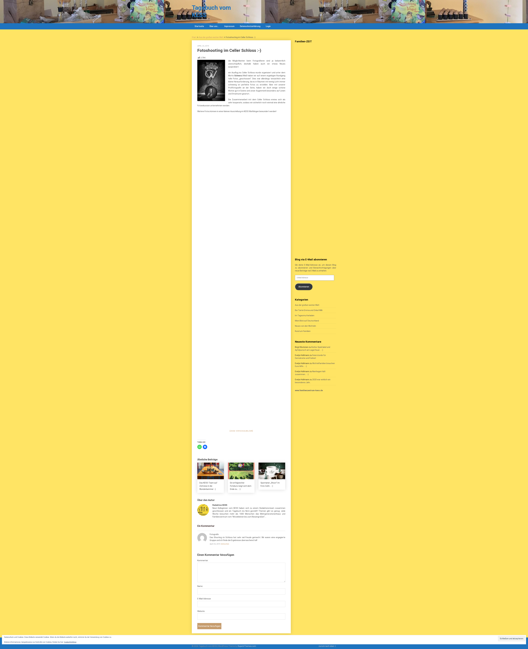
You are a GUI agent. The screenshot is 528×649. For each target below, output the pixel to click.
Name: (200, 586)
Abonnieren (303, 286)
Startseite (199, 26)
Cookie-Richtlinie (70, 642)
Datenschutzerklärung (250, 26)
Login (268, 26)
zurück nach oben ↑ (327, 646)
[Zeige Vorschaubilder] (241, 431)
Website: (201, 611)
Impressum (229, 26)
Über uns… (214, 26)
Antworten (225, 544)
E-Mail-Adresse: (204, 599)
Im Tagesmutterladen (304, 315)
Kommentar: (202, 560)
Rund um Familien (302, 331)
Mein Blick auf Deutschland (307, 321)
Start (194, 37)
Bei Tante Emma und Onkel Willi (308, 310)
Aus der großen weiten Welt (211, 37)
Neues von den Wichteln (305, 326)
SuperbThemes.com (247, 646)
